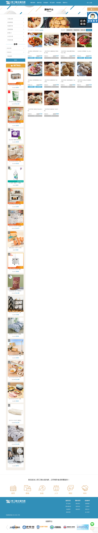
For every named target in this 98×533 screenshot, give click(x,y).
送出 (15, 60)
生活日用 (10, 36)
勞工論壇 (52, 2)
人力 (56, 493)
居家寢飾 (10, 29)
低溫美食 (10, 26)
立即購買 (31, 57)
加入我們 (87, 512)
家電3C (9, 33)
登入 (88, 2)
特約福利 (58, 2)
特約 (85, 493)
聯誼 (70, 493)
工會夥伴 (87, 506)
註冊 (91, 2)
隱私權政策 (68, 506)
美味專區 (10, 22)
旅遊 (42, 493)
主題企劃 (10, 19)
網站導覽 (68, 512)
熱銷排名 (89, 30)
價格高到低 (76, 30)
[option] (16, 79)
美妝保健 (10, 40)
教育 (13, 493)
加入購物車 (39, 57)
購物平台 (65, 2)
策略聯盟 (87, 503)
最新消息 (39, 2)
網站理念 (78, 503)
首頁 (29, 30)
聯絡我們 (78, 509)
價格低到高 (69, 30)
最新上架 (83, 30)
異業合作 (87, 509)
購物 (27, 493)
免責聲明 (68, 509)
